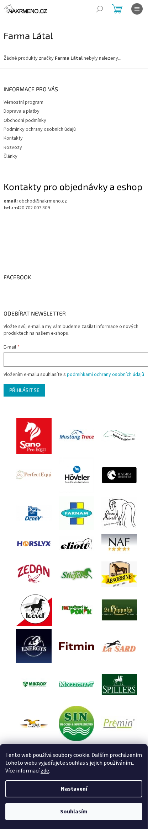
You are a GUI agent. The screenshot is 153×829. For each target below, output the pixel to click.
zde (45, 771)
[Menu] (137, 9)
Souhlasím (74, 811)
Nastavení (74, 789)
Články (10, 156)
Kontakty (13, 138)
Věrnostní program (23, 102)
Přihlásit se (24, 390)
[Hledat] (100, 9)
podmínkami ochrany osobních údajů (105, 374)
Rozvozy (13, 147)
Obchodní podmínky (25, 120)
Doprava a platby (21, 111)
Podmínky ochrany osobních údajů (40, 129)
